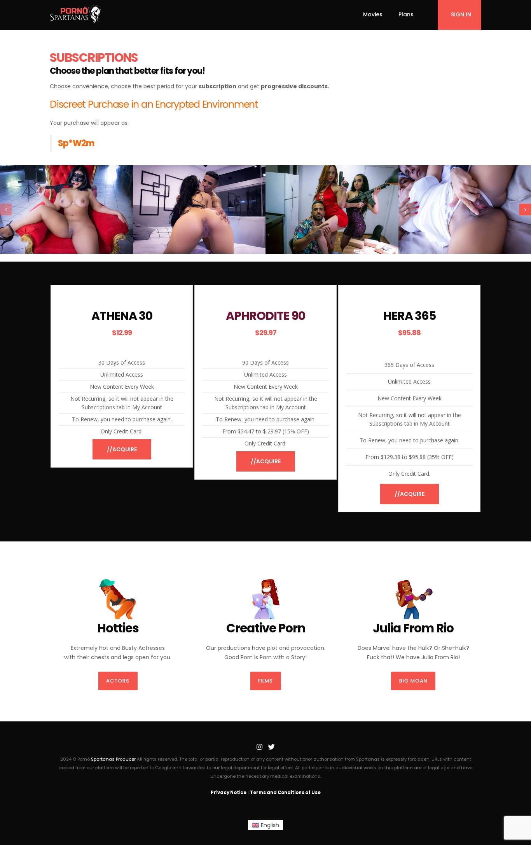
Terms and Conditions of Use (285, 792)
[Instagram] (259, 747)
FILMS (265, 680)
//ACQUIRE (122, 449)
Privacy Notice (228, 792)
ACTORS (117, 680)
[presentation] (6, 209)
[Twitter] (271, 747)
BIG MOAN (413, 680)
